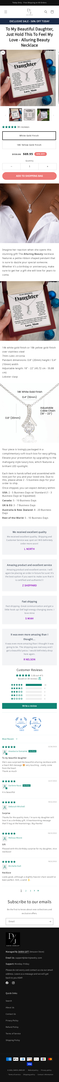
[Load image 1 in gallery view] (29, 114)
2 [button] (25, 890)
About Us (10, 1007)
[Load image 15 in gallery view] (15, 114)
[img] (9, 747)
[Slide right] (53, 115)
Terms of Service (13, 1033)
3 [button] (30, 890)
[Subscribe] (50, 921)
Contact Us (11, 1014)
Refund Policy (12, 1027)
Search (9, 1000)
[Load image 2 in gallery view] (43, 114)
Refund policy (33, 1070)
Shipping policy (29, 1074)
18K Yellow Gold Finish (29, 144)
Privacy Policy (12, 1020)
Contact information (45, 1074)
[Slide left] (5, 115)
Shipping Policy (13, 1040)
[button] (6, 12)
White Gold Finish (29, 135)
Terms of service (14, 1074)
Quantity (29, 160)
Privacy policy (46, 1070)
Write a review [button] (29, 705)
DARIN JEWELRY (19, 1070)
